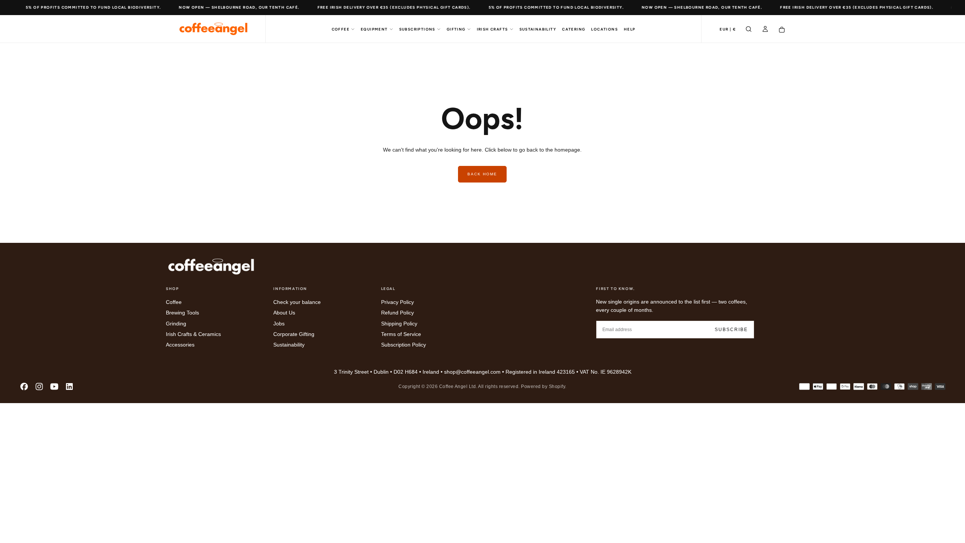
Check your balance (297, 302)
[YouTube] (54, 386)
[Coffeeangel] (211, 266)
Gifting (456, 29)
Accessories (180, 345)
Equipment (374, 29)
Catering (573, 29)
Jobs (279, 324)
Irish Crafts (492, 29)
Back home (482, 174)
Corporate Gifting (293, 334)
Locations (604, 29)
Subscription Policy (403, 345)
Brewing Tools (182, 313)
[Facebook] (24, 386)
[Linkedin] (69, 386)
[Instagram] (39, 386)
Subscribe (731, 329)
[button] (728, 29)
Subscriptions (417, 29)
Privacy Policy (397, 302)
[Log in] (765, 30)
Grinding (176, 324)
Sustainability (537, 29)
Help (630, 29)
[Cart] (782, 29)
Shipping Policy (399, 324)
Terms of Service (401, 334)
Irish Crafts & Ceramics (193, 334)
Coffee (340, 29)
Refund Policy (397, 313)
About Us (284, 313)
